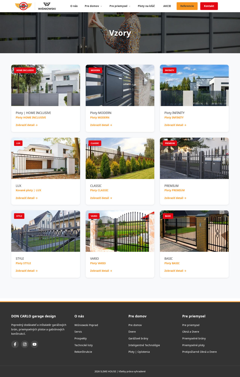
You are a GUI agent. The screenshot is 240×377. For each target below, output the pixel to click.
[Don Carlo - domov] (23, 6)
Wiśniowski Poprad (86, 325)
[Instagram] (24, 344)
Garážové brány (138, 338)
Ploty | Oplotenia (139, 351)
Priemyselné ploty (193, 345)
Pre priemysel (118, 6)
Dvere (132, 331)
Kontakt (209, 6)
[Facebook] (15, 344)
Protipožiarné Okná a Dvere (199, 351)
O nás (74, 6)
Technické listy (83, 345)
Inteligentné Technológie (144, 345)
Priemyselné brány (194, 338)
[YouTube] (34, 344)
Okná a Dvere (190, 331)
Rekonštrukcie (83, 351)
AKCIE (167, 6)
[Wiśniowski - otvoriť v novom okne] (45, 6)
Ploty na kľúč (146, 6)
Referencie (187, 6)
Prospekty (80, 338)
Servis (78, 331)
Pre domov (92, 6)
